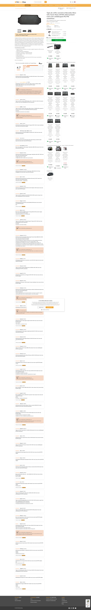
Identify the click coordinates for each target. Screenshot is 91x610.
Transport (19, 8)
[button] (45, 309)
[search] (46, 2)
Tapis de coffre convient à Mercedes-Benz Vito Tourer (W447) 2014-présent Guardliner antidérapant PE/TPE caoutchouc (57, 74)
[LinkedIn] (73, 608)
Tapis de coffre (23, 8)
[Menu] (89, 599)
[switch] (88, 606)
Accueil (16, 8)
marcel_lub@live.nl (23, 82)
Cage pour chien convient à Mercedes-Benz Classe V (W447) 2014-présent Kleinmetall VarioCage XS (50, 155)
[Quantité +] (50, 40)
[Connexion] (72, 1)
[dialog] (45, 305)
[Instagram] (71, 608)
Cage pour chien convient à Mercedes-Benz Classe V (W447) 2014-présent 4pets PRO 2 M (65, 155)
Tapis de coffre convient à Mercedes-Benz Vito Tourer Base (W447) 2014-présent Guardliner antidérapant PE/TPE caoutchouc (72, 102)
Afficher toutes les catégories (61, 8)
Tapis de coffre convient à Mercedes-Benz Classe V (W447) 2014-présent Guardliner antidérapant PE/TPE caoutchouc (72, 73)
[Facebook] (69, 608)
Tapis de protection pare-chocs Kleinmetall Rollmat (57, 52)
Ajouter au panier (58, 40)
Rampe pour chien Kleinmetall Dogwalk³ (50, 51)
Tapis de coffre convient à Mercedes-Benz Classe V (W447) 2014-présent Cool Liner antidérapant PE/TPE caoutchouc (50, 101)
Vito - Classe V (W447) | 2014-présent (50, 178)
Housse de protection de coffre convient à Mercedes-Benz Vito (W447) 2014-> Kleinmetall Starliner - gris (57, 156)
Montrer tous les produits (20, 5)
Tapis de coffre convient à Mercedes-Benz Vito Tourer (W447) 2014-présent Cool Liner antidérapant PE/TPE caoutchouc (50, 74)
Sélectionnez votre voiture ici (72, 8)
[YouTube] (75, 608)
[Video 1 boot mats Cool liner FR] (19, 31)
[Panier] (70, 1)
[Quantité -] (47, 40)
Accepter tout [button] (49, 307)
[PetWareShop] (20, 2)
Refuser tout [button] (41, 307)
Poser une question (51, 24)
